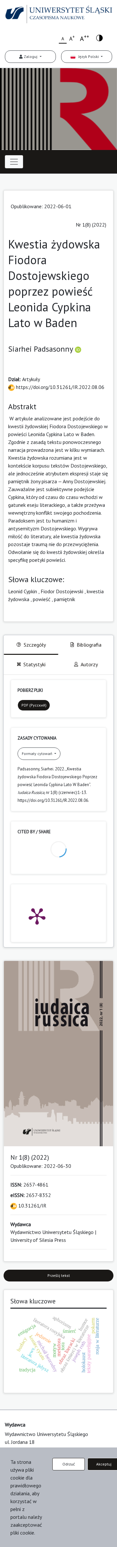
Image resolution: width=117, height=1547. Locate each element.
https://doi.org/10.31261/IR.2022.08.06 (59, 387)
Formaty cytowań (37, 753)
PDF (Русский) (33, 705)
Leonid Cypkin (22, 591)
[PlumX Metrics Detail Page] (37, 915)
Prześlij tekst (58, 1275)
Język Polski (87, 56)
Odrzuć (68, 1464)
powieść (41, 599)
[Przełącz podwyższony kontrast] (99, 37)
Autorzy (89, 664)
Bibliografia (89, 644)
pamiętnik (64, 599)
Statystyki (34, 664)
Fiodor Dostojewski (62, 591)
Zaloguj (30, 56)
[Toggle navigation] (14, 161)
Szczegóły (35, 644)
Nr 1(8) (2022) (91, 224)
